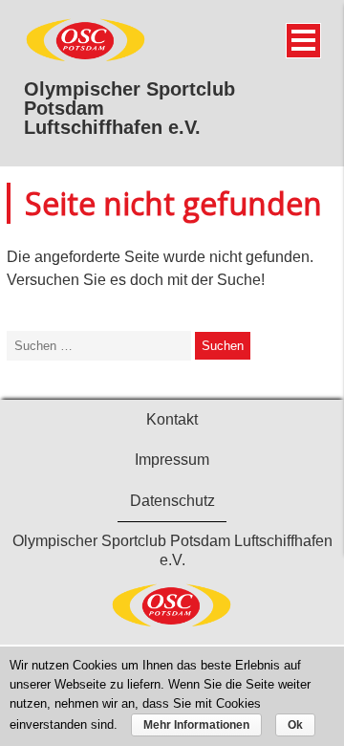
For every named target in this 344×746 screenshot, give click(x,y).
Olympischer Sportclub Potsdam (129, 98)
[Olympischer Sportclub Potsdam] (86, 58)
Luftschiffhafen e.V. (112, 127)
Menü (303, 40)
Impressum (172, 459)
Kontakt (172, 419)
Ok (295, 725)
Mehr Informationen (196, 725)
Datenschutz (172, 501)
